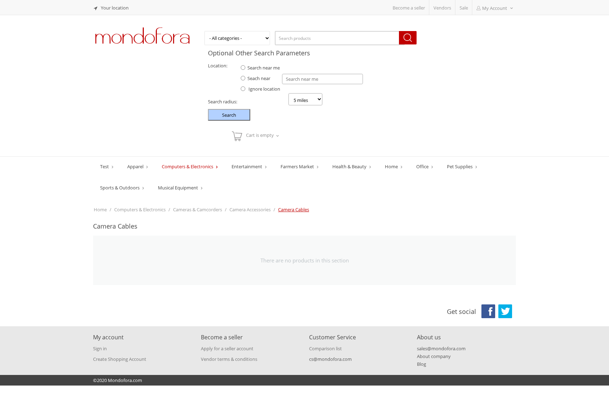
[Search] (408, 37)
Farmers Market (298, 166)
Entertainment (247, 166)
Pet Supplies (460, 166)
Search (229, 115)
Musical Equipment (178, 187)
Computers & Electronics (188, 166)
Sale (464, 8)
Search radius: (222, 101)
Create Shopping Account (119, 359)
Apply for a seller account (227, 348)
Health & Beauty (350, 166)
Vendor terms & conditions (229, 359)
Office (423, 166)
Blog (421, 364)
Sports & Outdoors (120, 187)
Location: (217, 65)
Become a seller (409, 8)
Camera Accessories (250, 209)
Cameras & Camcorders (197, 209)
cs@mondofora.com (330, 359)
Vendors (442, 8)
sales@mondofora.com (441, 348)
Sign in (100, 348)
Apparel (135, 166)
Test (105, 166)
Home (392, 166)
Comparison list (325, 348)
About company (434, 356)
